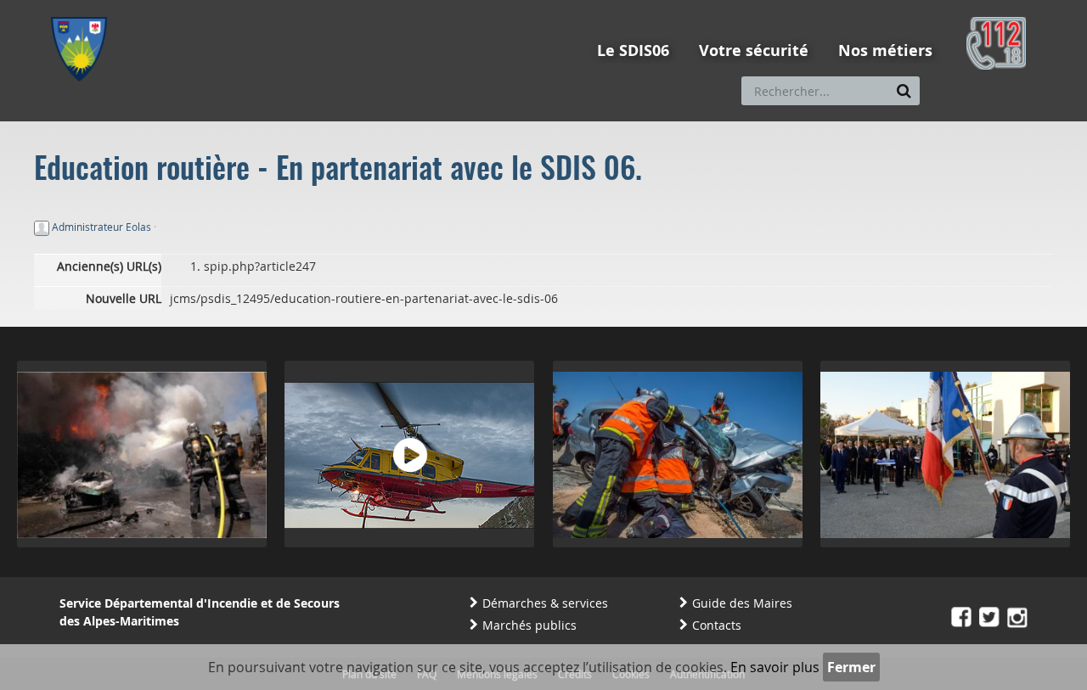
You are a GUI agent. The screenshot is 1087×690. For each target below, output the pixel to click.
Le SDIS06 (633, 50)
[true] (904, 90)
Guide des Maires (742, 603)
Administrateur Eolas (101, 226)
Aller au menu (84, 7)
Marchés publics (529, 625)
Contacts (716, 625)
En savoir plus (774, 667)
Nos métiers (885, 50)
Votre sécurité (753, 50)
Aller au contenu (175, 7)
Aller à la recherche (280, 7)
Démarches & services (545, 603)
